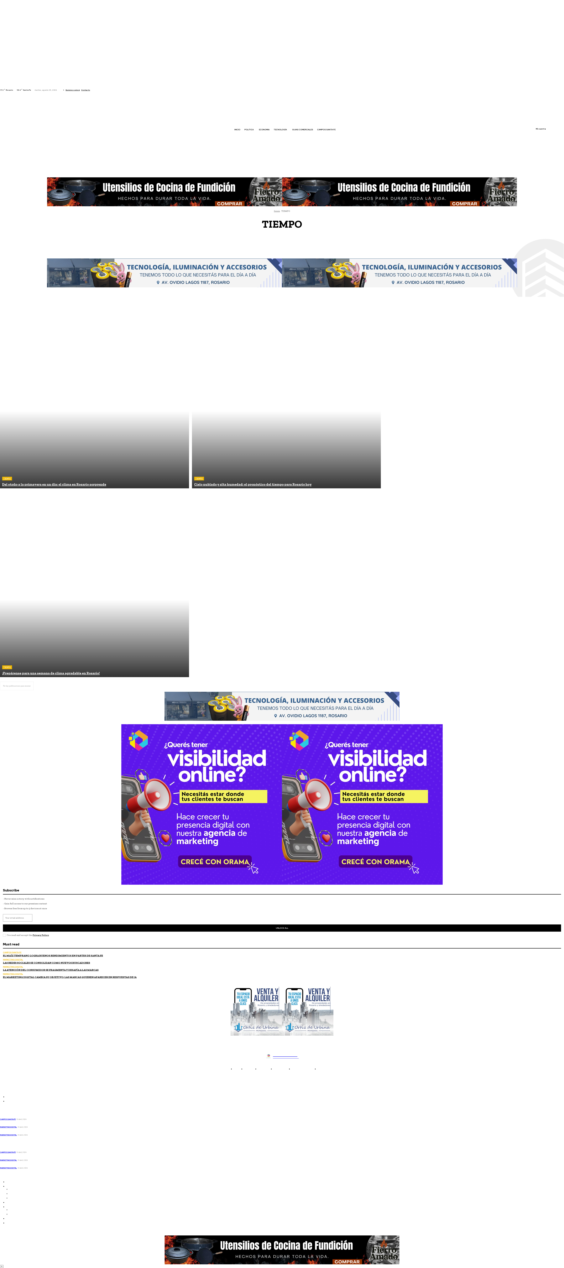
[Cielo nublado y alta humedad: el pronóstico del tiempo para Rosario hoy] (286, 394)
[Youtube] (105, 90)
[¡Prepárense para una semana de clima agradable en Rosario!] (94, 582)
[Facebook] (94, 90)
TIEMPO (7, 478)
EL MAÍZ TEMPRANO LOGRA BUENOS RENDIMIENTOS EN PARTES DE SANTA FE (53, 955)
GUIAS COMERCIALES (283, 245)
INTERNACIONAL (284, 248)
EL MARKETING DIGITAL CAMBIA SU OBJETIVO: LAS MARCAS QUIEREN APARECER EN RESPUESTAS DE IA (70, 977)
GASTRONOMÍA (283, 242)
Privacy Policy (41, 935)
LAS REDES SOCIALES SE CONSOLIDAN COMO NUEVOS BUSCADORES (46, 962)
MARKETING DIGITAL (13, 960)
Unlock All (282, 928)
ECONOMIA (283, 239)
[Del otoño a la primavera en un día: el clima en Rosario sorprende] (94, 394)
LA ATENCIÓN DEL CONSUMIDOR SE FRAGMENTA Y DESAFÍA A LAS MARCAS (51, 970)
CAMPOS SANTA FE (283, 236)
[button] (120, 136)
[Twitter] (102, 90)
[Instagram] (98, 90)
